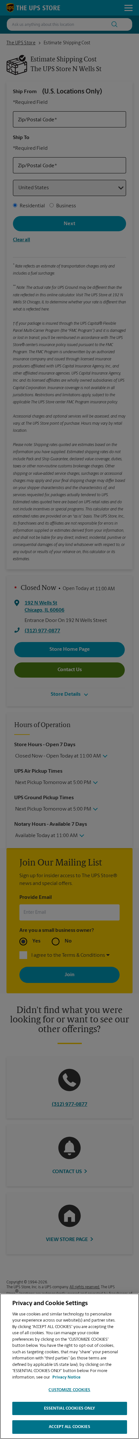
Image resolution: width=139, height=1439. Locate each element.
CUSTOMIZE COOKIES (69, 1390)
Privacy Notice (66, 1377)
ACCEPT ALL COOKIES (69, 1427)
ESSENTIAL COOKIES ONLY (69, 1408)
